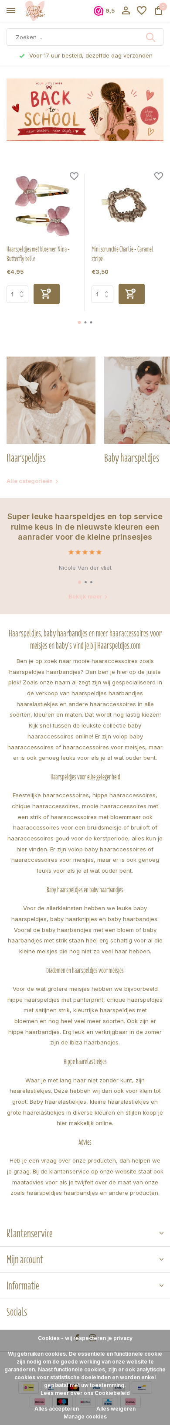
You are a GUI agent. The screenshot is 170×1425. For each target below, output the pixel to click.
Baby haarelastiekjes (58, 1101)
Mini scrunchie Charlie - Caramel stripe (122, 254)
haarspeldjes (89, 693)
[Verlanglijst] (141, 11)
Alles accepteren (56, 1408)
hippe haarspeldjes (33, 999)
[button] (79, 322)
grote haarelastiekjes (36, 1112)
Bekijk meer (85, 596)
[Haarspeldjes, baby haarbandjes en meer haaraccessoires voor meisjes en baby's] (46, 11)
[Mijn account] (126, 11)
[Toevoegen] (47, 294)
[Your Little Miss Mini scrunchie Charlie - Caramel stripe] (127, 206)
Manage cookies (85, 1416)
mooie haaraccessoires (105, 660)
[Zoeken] (151, 37)
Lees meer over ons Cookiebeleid (85, 1393)
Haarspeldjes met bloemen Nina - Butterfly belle (38, 254)
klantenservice (69, 1171)
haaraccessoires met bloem (89, 816)
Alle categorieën (30, 480)
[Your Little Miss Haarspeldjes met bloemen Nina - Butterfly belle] (42, 206)
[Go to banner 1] (85, 109)
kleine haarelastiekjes (119, 1101)
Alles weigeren (116, 1408)
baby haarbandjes (132, 918)
